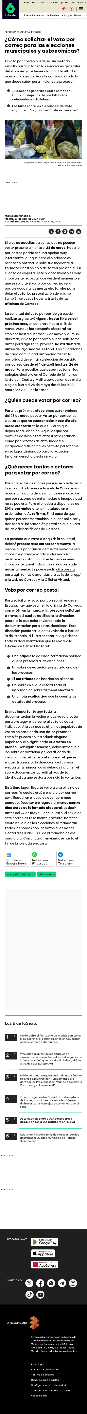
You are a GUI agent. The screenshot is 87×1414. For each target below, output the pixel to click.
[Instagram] (73, 1286)
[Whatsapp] (51, 1286)
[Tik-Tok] (29, 1298)
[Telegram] (62, 1286)
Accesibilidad (39, 1395)
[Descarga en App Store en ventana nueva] (43, 1256)
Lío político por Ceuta (48, 2)
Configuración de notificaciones (51, 1390)
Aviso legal (37, 1364)
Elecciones (46, 874)
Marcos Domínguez (17, 216)
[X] (51, 233)
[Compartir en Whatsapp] (65, 233)
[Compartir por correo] (78, 233)
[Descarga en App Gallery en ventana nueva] (44, 1267)
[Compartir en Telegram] (71, 233)
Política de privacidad (44, 1369)
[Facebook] (40, 1286)
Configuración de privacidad (48, 1385)
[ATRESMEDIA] (43, 1323)
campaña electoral (20, 874)
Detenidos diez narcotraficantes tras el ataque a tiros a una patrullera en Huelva (47, 1120)
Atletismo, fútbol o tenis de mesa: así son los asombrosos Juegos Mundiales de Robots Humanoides (49, 1138)
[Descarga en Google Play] (44, 1245)
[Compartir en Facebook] (58, 233)
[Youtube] (40, 1298)
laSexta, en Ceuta (72, 2)
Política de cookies (42, 1374)
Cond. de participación (45, 1380)
